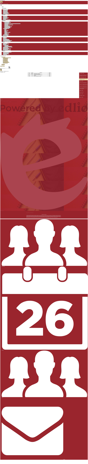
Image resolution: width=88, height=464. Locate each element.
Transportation (6, 34)
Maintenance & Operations (7, 32)
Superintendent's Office (5, 35)
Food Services (5, 31)
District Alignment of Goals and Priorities (7, 40)
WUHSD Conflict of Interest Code (7, 41)
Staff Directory (3, 64)
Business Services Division (6, 28)
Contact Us (16, 101)
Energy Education (6, 30)
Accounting (5, 29)
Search (1, 68)
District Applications (5, 43)
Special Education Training (6, 48)
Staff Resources (4, 44)
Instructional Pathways (5, 47)
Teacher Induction (6, 24)
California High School (5, 9)
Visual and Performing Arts (7, 27)
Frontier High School (5, 10)
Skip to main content (2, 0)
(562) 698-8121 (13, 101)
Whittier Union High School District (7, 57)
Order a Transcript (5, 54)
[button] (4, 8)
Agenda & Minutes (5, 38)
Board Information (5, 37)
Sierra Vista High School (5, 12)
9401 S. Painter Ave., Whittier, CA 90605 (4, 101)
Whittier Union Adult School (6, 13)
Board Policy (1, 71)
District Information (5, 16)
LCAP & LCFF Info (5, 18)
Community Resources (5, 49)
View (49, 73)
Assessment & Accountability (7, 22)
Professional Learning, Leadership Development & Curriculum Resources (12, 23)
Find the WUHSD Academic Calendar (7, 52)
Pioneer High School (5, 11)
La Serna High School (5, 59)
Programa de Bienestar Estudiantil (8, 46)
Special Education (6, 25)
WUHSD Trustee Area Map (6, 39)
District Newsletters (5, 17)
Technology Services (6, 33)
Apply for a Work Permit (5, 53)
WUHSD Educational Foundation (6, 19)
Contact (64, 459)
